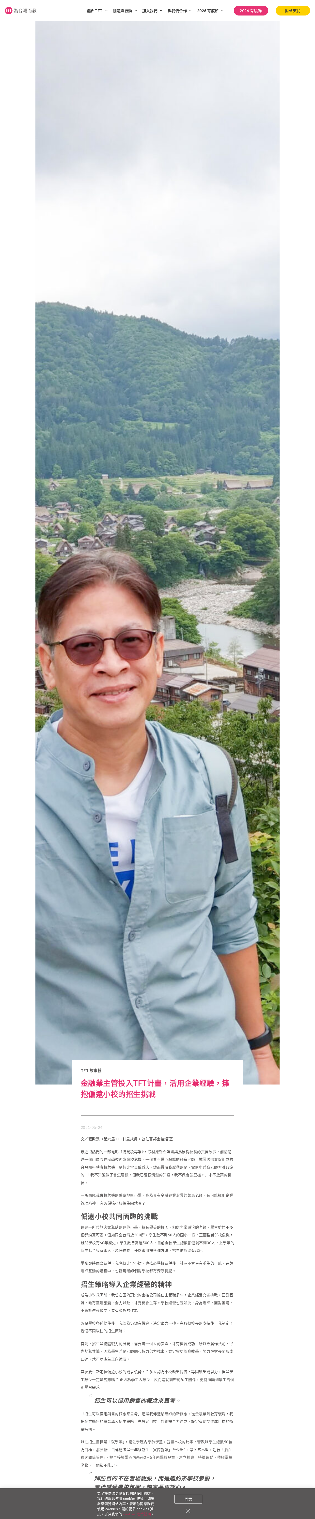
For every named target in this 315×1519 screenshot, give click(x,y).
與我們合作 (177, 10)
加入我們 (150, 10)
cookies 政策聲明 (137, 1514)
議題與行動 (122, 10)
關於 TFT (94, 10)
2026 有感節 (208, 10)
